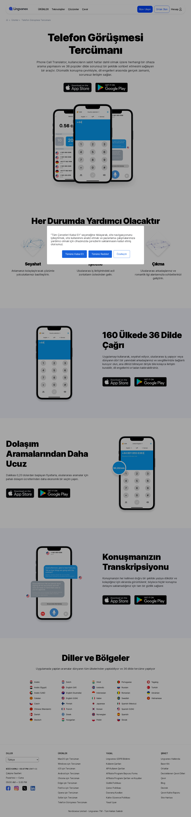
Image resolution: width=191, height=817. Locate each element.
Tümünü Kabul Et (74, 254)
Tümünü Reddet (100, 254)
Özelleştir (122, 254)
